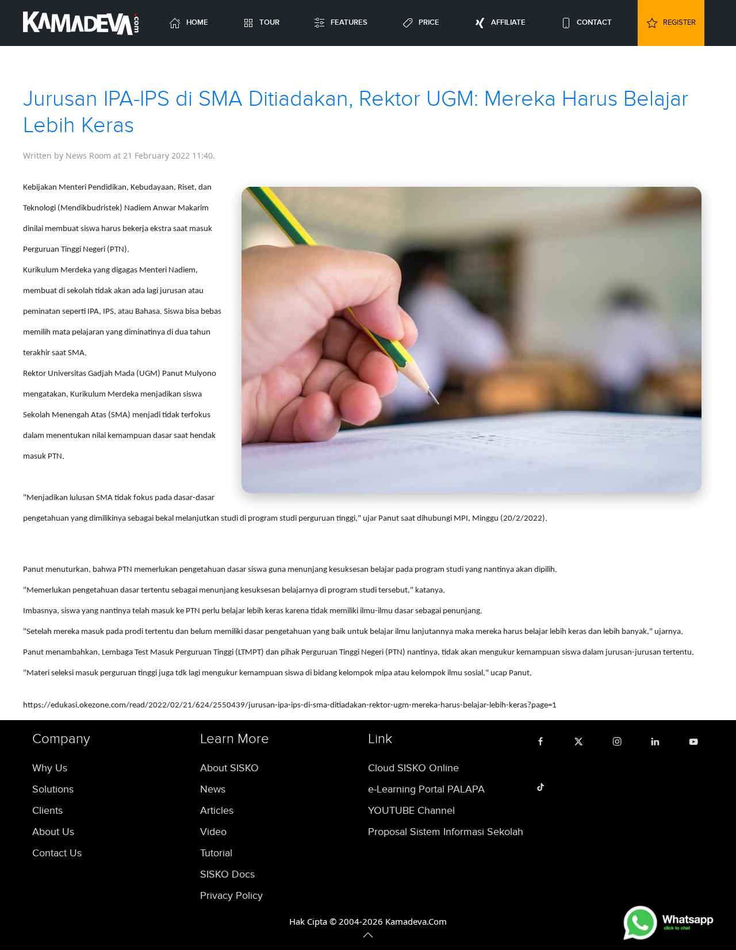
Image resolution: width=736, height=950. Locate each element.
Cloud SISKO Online (413, 768)
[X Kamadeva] (581, 740)
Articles (216, 811)
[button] (368, 935)
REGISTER (679, 22)
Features (349, 22)
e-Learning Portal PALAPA (426, 789)
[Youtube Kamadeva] (696, 740)
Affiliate (508, 22)
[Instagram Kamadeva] (619, 740)
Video (213, 832)
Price (429, 22)
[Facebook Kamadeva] (543, 740)
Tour (269, 22)
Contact (594, 22)
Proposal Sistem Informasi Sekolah (445, 832)
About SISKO (229, 768)
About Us (53, 832)
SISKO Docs (227, 874)
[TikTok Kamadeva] (543, 785)
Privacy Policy (231, 896)
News (212, 789)
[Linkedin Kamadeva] (657, 740)
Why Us (49, 768)
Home (197, 22)
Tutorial (216, 853)
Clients (47, 811)
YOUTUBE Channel (411, 811)
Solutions (53, 789)
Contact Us (57, 853)
